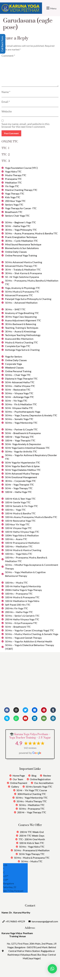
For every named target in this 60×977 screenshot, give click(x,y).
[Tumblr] (53, 710)
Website (7, 111)
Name (6, 92)
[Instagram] (16, 710)
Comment (8, 55)
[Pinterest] (44, 710)
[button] (51, 8)
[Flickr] (34, 710)
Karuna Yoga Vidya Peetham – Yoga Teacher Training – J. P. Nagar (30, 736)
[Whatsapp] (16, 718)
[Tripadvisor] (44, 718)
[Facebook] (7, 710)
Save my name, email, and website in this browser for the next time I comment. (26, 125)
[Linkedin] (34, 718)
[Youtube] (25, 718)
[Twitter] (25, 710)
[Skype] (7, 718)
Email (6, 101)
